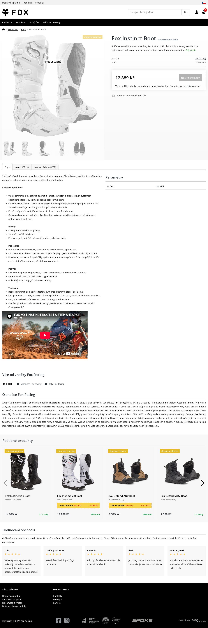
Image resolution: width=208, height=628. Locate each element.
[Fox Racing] (9, 384)
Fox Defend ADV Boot (122, 496)
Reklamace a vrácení (12, 602)
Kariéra (57, 602)
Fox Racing (200, 58)
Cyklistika (7, 22)
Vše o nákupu (10, 589)
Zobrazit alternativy (190, 77)
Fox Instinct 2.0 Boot (17, 496)
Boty (23, 29)
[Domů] (3, 29)
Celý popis (190, 50)
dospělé (160, 186)
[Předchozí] (5, 483)
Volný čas (34, 22)
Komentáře (22, 167)
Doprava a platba (11, 2)
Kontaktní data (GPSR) (45, 167)
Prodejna (27, 2)
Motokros (20, 22)
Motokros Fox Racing (31, 383)
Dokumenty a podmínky (14, 606)
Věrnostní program (11, 599)
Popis (7, 167)
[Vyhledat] (185, 12)
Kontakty (39, 2)
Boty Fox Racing (56, 383)
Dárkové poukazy (51, 22)
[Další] (202, 483)
